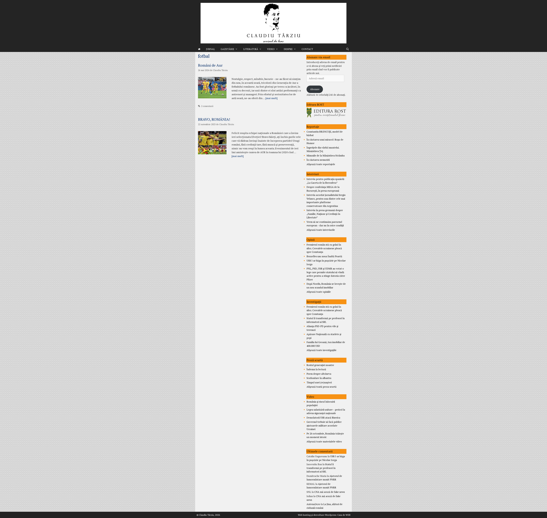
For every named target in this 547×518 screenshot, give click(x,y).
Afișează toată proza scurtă (321, 386)
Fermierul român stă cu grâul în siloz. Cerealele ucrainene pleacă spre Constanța (324, 248)
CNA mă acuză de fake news (329, 492)
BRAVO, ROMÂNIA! (214, 119)
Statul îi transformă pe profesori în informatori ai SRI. (321, 468)
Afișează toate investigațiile (321, 350)
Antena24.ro (313, 504)
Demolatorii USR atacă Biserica (323, 417)
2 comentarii (207, 106)
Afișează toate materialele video (324, 441)
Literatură (250, 49)
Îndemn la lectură (316, 369)
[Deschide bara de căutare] (347, 49)
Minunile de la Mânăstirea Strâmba (326, 155)
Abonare (315, 89)
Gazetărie (227, 49)
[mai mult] (271, 98)
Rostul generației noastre (320, 365)
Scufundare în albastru (319, 378)
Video (271, 49)
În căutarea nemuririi (318, 159)
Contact (307, 49)
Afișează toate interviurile (321, 229)
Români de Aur (210, 65)
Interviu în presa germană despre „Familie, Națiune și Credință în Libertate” (325, 214)
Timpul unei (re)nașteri (319, 382)
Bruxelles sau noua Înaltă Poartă (324, 256)
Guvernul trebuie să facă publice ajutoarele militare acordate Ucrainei (324, 425)
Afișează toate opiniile (319, 291)
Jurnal (210, 49)
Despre (288, 49)
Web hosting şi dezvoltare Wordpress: (317, 514)
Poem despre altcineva (319, 373)
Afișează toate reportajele (321, 164)
